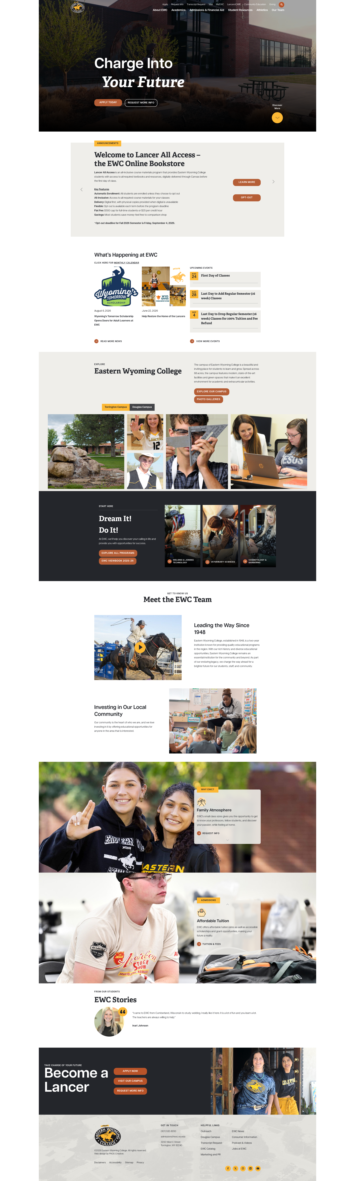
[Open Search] (281, 4)
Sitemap (129, 1163)
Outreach (206, 1131)
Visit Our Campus (130, 1081)
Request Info (177, 4)
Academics (178, 10)
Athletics (262, 10)
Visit (211, 4)
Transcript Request (196, 4)
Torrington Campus (116, 407)
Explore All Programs (118, 553)
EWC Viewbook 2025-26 (118, 561)
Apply (165, 4)
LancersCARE (234, 4)
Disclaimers (100, 1163)
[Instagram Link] (243, 1168)
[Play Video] (140, 647)
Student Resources (240, 10)
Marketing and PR (211, 1155)
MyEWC (220, 4)
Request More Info (141, 103)
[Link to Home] (78, 7)
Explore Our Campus (212, 392)
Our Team (278, 10)
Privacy (140, 1163)
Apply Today (108, 102)
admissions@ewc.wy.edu (173, 1137)
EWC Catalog (208, 1149)
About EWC (160, 10)
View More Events (208, 341)
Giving (272, 4)
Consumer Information (244, 1137)
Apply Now (130, 1071)
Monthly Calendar (126, 263)
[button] (81, 190)
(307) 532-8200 (168, 1131)
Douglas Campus (142, 407)
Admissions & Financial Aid (207, 10)
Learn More (247, 182)
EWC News (238, 1131)
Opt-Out (247, 198)
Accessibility (115, 1163)
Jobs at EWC (239, 1149)
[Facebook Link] (228, 1168)
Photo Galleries (208, 399)
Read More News (111, 341)
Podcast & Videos (242, 1143)
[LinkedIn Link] (250, 1168)
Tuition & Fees (211, 944)
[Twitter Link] (235, 1168)
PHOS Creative (116, 1154)
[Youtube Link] (258, 1168)
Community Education (255, 4)
